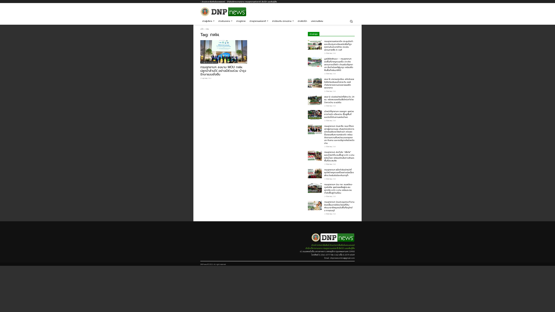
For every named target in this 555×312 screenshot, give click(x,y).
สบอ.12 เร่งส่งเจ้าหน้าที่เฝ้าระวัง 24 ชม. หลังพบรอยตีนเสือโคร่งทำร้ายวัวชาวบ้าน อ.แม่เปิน (339, 99)
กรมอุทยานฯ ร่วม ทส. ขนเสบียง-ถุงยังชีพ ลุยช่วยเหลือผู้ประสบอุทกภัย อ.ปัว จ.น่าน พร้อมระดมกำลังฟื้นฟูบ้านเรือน (338, 189)
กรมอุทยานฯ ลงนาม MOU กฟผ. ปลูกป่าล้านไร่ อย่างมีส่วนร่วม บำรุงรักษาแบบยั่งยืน (223, 71)
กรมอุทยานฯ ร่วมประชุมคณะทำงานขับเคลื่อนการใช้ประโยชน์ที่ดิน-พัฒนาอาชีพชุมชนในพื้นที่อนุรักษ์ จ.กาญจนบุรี (339, 206)
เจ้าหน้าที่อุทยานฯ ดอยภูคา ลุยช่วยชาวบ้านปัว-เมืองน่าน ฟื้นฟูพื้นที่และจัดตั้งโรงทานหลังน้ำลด (339, 114)
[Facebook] (353, 9)
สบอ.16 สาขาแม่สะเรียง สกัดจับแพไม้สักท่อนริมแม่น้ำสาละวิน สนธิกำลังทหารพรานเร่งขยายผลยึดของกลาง (339, 83)
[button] (351, 21)
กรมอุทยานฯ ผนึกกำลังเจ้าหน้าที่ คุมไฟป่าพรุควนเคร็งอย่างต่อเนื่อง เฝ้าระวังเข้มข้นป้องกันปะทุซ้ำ (339, 172)
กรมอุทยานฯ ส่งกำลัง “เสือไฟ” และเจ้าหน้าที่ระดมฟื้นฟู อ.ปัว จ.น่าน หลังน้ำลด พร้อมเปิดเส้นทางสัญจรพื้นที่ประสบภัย (339, 156)
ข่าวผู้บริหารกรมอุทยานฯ (209, 62)
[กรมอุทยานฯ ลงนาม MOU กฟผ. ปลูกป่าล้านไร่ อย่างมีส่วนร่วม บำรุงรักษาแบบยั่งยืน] (223, 52)
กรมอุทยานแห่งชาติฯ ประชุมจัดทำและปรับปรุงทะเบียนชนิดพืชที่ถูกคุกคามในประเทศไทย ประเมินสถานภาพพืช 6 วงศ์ (338, 45)
